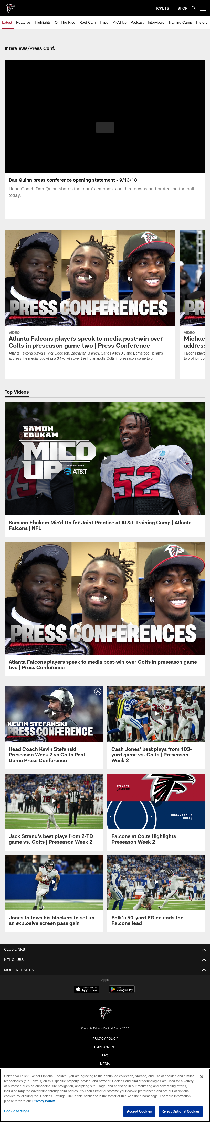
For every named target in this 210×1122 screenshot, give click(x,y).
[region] (105, 1095)
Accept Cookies (139, 1111)
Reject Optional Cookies (181, 1111)
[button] (105, 127)
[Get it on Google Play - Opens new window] (121, 992)
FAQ (105, 1055)
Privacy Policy (105, 1038)
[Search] (194, 8)
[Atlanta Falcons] (105, 1013)
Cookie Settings (16, 1111)
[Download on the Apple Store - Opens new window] (86, 990)
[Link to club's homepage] (10, 6)
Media (105, 1063)
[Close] (201, 1076)
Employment (105, 1046)
